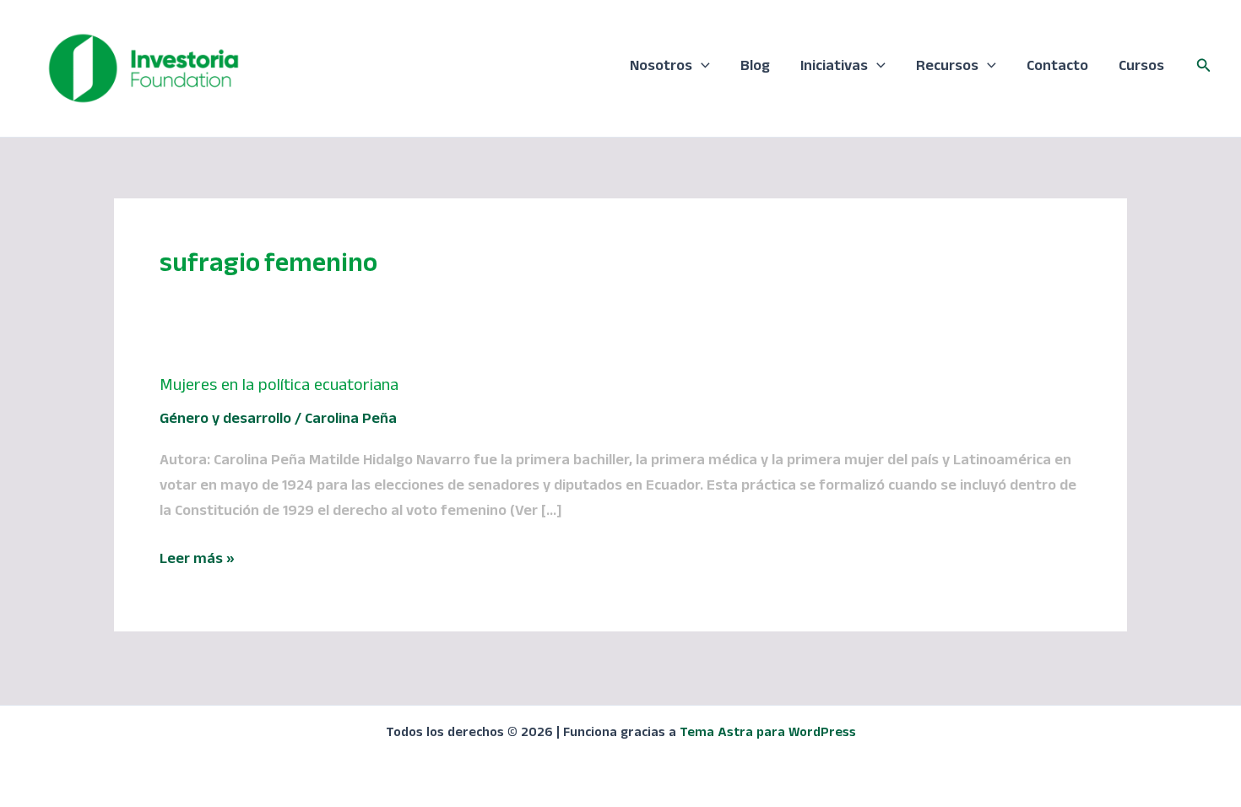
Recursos (947, 68)
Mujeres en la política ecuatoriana (279, 387)
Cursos (1141, 68)
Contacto (1057, 68)
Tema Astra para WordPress (768, 734)
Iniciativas (834, 68)
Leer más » (197, 561)
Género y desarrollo (225, 420)
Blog (755, 68)
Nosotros (661, 68)
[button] (701, 68)
